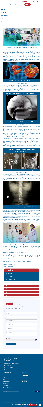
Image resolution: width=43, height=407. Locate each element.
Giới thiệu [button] (3, 9)
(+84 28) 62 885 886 (9, 365)
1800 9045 (26, 376)
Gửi (37, 391)
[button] (38, 1)
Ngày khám (8, 338)
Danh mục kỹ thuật (6, 381)
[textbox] (21, 324)
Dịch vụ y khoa (4, 12)
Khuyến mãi (5, 376)
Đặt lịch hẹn (27, 4)
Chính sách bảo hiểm (7, 379)
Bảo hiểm (3, 21)
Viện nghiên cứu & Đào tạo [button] (7, 25)
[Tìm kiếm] (29, 1)
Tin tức (2, 18)
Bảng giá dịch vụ (6, 383)
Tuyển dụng (5, 385)
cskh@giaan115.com (9, 369)
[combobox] (21, 324)
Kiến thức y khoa (6, 377)
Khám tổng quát (4, 15)
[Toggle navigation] (32, 4)
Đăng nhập (33, 1)
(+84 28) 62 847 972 (9, 367)
